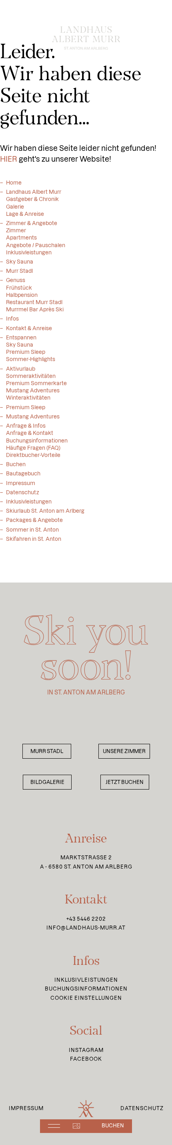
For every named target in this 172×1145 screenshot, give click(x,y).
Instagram (86, 1050)
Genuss (15, 280)
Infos (12, 318)
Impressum (20, 483)
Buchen (16, 464)
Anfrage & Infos (26, 425)
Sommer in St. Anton (32, 529)
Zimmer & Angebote (31, 223)
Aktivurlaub (20, 369)
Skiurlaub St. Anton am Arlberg (45, 511)
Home (14, 182)
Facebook (86, 1059)
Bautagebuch (23, 473)
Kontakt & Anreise (29, 328)
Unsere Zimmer (124, 751)
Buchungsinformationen (86, 988)
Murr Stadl (19, 271)
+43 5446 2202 (86, 919)
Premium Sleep (25, 407)
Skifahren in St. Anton (33, 539)
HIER (8, 159)
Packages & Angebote (34, 520)
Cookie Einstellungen (86, 998)
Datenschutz (22, 492)
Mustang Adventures (33, 416)
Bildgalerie (47, 782)
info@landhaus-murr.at (86, 927)
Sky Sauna (19, 261)
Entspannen (21, 337)
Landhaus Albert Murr (33, 192)
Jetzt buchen (125, 782)
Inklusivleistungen (29, 501)
